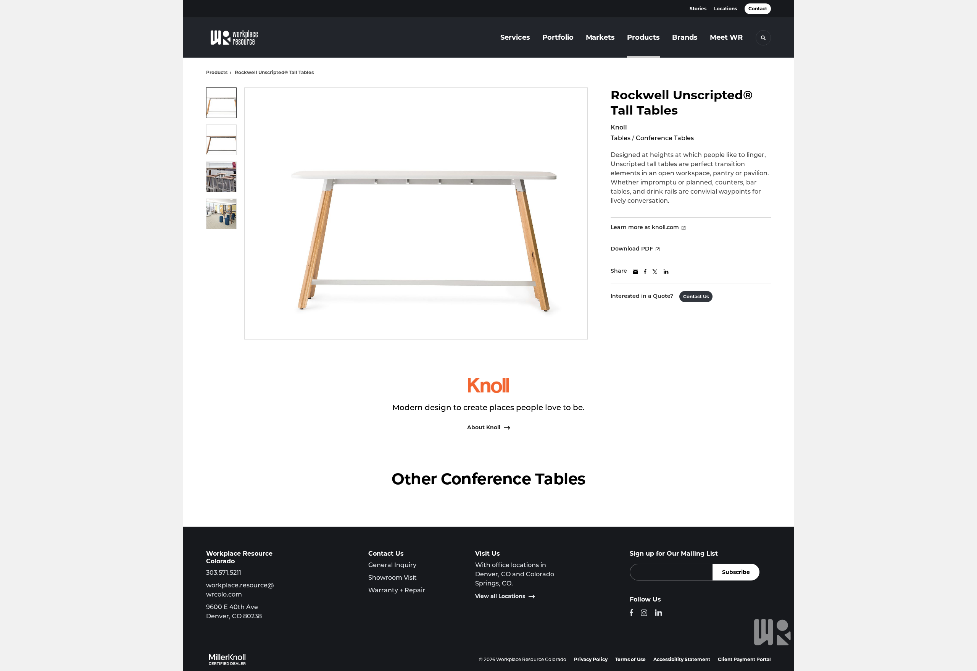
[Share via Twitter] (655, 271)
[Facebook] (631, 612)
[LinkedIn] (658, 612)
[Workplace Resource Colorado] (244, 38)
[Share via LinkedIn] (666, 271)
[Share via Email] (635, 272)
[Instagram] (644, 613)
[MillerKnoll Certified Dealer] (227, 659)
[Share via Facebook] (645, 271)
